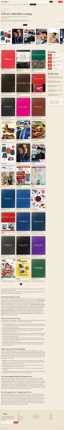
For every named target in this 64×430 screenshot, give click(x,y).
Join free (60, 1)
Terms (59, 428)
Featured (19, 4)
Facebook (50, 415)
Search (51, 1)
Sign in (56, 1)
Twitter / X (51, 416)
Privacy (62, 428)
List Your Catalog (20, 416)
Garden (56, 4)
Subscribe (16, 422)
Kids (8, 4)
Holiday (47, 4)
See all (62, 50)
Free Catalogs (32, 4)
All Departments (25, 4)
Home (12, 4)
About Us (18, 415)
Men (5, 4)
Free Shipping (51, 4)
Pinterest (50, 419)
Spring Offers (60, 4)
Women (2, 4)
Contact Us (19, 419)
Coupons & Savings (36, 415)
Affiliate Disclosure (20, 420)
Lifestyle (15, 4)
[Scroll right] (61, 37)
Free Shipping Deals (36, 416)
